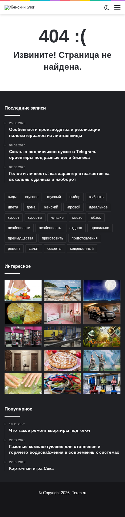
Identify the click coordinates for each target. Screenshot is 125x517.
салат (34, 248)
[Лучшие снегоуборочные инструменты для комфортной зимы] (101, 383)
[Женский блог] (20, 7)
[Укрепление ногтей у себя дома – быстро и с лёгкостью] (23, 383)
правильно (100, 228)
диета (13, 207)
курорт (13, 217)
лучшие (57, 217)
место (77, 217)
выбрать (96, 197)
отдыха (75, 228)
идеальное (98, 207)
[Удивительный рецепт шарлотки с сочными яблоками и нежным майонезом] (62, 360)
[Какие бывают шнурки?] (62, 383)
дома (31, 207)
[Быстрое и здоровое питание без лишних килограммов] (23, 290)
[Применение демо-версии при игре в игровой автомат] (101, 337)
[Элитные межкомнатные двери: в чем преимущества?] (23, 360)
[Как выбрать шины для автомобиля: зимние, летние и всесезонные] (101, 313)
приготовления (85, 238)
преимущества (20, 238)
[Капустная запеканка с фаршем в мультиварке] (23, 313)
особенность (50, 228)
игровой (73, 207)
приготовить (52, 238)
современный (82, 248)
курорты (35, 217)
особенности (19, 228)
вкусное (32, 197)
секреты (54, 248)
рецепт (14, 248)
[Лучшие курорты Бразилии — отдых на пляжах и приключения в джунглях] (62, 290)
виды (12, 197)
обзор (96, 217)
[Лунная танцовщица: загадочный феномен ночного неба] (101, 290)
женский (51, 207)
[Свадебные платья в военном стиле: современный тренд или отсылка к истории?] (101, 360)
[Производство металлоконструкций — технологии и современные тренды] (62, 337)
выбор (74, 197)
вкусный (54, 197)
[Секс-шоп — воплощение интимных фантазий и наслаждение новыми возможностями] (23, 337)
